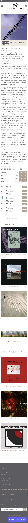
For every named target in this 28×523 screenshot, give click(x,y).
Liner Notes (5, 42)
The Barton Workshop (7, 166)
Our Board (4, 476)
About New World (6, 472)
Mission (3, 474)
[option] (14, 27)
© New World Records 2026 (14, 515)
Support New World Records (17, 519)
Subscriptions (5, 480)
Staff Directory (5, 478)
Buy (24, 187)
